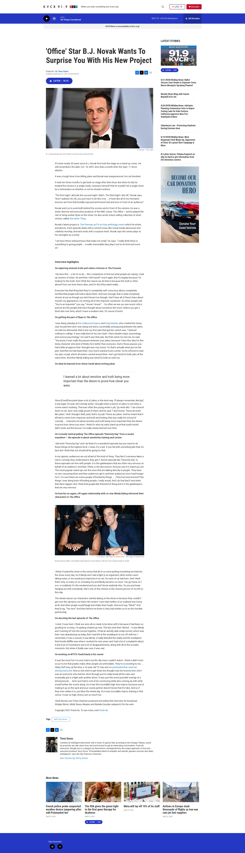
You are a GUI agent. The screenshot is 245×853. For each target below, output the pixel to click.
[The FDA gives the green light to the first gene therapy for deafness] (103, 792)
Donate (195, 6)
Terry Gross (63, 71)
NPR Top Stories (60, 719)
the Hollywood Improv (89, 323)
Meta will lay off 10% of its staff (142, 806)
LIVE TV (178, 6)
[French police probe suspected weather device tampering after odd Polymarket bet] (64, 792)
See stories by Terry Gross (74, 758)
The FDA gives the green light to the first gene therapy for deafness (101, 809)
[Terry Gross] (51, 744)
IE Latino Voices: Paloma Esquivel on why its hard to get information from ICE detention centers (178, 157)
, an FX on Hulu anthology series (102, 224)
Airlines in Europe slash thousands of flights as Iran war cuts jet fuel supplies (180, 809)
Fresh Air (103, 710)
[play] (47, 18)
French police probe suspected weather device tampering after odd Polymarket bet (63, 809)
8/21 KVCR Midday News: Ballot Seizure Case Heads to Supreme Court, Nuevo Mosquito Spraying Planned (179, 82)
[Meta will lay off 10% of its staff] (142, 792)
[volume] (54, 18)
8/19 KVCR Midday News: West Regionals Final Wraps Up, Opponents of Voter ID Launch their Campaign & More (178, 141)
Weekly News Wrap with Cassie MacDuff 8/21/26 (175, 95)
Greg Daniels (111, 323)
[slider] (58, 18)
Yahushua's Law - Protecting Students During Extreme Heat (178, 127)
